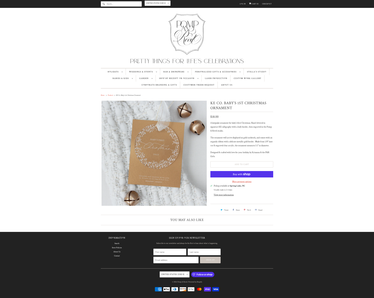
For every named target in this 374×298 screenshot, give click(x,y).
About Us (117, 252)
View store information (224, 195)
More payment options (241, 181)
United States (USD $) (156, 3)
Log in (243, 4)
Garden (144, 78)
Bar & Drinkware (174, 72)
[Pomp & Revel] (187, 38)
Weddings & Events (141, 72)
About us (226, 85)
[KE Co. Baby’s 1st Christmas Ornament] (154, 153)
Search (117, 243)
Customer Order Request (199, 85)
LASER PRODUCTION (216, 78)
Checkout (267, 4)
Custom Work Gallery (247, 78)
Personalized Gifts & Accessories (216, 72)
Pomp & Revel (182, 282)
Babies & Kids (121, 78)
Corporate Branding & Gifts (159, 85)
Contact (117, 256)
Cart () (255, 4)
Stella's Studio (256, 72)
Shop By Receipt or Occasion (177, 78)
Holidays (114, 72)
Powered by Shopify (195, 282)
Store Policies (117, 247)
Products (111, 95)
